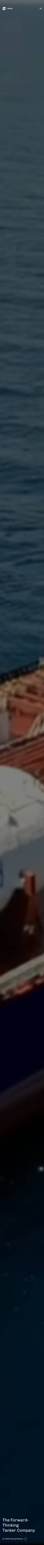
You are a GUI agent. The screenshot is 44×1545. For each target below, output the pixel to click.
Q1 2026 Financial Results (13, 1539)
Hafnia (10, 8)
